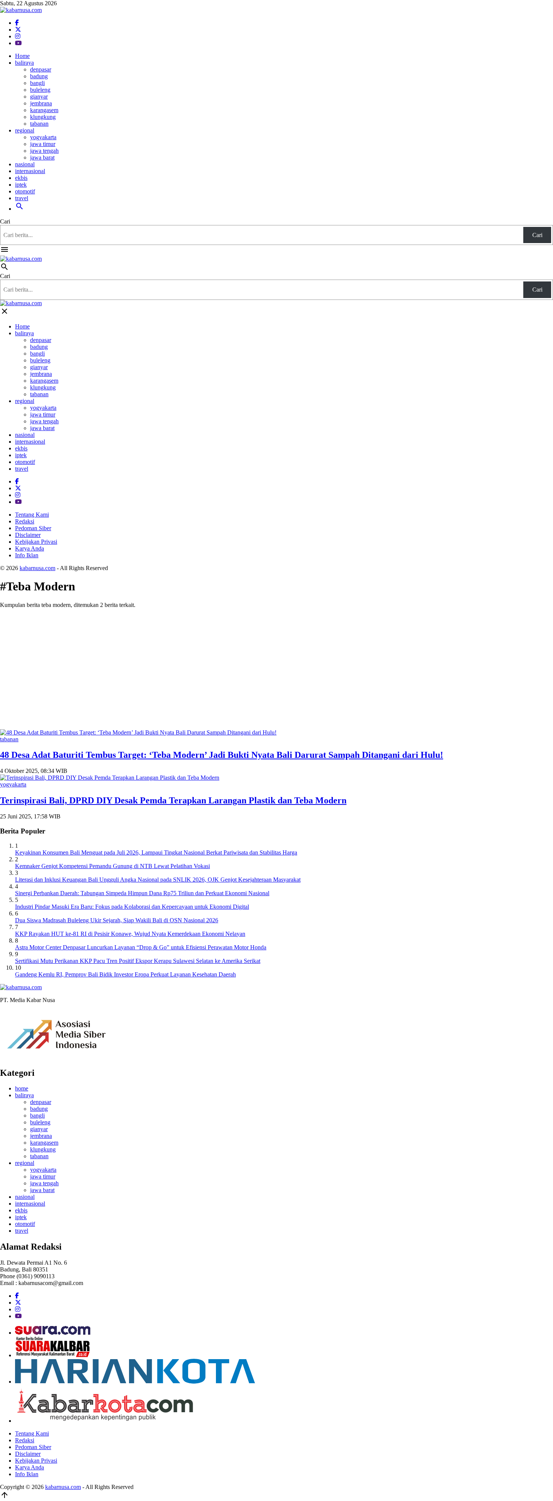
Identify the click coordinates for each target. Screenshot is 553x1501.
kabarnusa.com (37, 568)
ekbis (21, 178)
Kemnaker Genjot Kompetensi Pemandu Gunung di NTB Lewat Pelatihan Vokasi (112, 866)
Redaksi (24, 521)
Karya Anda (29, 548)
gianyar (39, 96)
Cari (5, 221)
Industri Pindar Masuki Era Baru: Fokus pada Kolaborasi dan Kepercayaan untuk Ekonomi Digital (132, 906)
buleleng (40, 90)
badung (39, 76)
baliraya (24, 62)
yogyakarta (43, 137)
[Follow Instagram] (17, 36)
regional (24, 130)
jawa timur (42, 144)
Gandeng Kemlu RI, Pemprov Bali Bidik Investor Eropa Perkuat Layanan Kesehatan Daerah (125, 974)
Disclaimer (28, 535)
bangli (37, 83)
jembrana (41, 103)
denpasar (40, 69)
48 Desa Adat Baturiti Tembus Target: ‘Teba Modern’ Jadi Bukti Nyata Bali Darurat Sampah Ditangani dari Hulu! (221, 755)
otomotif (25, 191)
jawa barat (42, 157)
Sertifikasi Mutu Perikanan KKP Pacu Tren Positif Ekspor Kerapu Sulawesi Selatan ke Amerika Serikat (137, 961)
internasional (30, 171)
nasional (25, 164)
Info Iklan (26, 555)
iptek (21, 184)
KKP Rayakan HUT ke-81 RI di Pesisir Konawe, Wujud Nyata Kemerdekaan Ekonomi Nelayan (130, 934)
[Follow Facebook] (17, 23)
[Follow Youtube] (18, 43)
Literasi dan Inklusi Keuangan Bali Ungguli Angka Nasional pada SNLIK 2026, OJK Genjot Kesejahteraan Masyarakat (158, 879)
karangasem (44, 110)
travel (21, 198)
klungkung (43, 117)
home (21, 1088)
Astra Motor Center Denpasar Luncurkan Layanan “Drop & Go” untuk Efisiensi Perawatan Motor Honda (140, 947)
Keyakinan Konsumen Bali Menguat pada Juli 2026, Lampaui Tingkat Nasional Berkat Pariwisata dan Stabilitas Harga (156, 852)
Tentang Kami (32, 514)
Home (22, 56)
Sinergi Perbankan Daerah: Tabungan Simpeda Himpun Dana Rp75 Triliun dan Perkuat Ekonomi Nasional (142, 893)
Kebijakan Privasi (36, 541)
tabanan (39, 123)
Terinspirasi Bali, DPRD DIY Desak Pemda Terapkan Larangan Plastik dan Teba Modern (173, 800)
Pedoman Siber (33, 528)
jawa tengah (44, 151)
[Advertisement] (276, 667)
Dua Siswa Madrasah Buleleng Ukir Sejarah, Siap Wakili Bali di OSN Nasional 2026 (116, 920)
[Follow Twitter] (18, 29)
